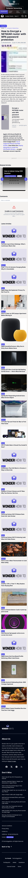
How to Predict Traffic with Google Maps (12, 794)
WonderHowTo (4, 11)
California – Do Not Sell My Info (10, 834)
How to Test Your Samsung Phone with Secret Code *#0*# (13, 802)
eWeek (14, 862)
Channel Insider (11, 866)
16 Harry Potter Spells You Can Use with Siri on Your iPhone (14, 790)
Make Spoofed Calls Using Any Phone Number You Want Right (14, 811)
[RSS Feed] (21, 767)
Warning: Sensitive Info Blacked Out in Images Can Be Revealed (12, 815)
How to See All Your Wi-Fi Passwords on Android (12, 777)
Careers (7, 837)
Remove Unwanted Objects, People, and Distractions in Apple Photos (12, 782)
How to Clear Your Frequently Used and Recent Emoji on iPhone (12, 806)
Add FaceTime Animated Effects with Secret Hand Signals (13, 798)
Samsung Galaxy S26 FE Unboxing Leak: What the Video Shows (13, 538)
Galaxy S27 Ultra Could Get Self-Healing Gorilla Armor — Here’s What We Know (13, 370)
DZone (19, 866)
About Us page (12, 761)
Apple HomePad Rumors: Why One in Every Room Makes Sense (12, 347)
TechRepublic (6, 862)
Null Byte (24, 12)
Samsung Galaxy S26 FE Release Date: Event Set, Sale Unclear (12, 515)
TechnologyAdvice (17, 858)
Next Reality (18, 12)
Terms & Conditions (7, 825)
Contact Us (4, 831)
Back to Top (6, 847)
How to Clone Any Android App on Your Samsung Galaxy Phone (12, 786)
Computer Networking (14, 8)
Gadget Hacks (10, 12)
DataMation (22, 862)
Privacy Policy (5, 828)
